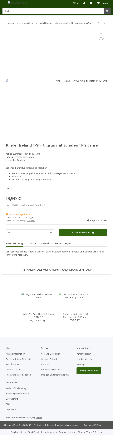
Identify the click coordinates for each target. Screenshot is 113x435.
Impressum (11, 409)
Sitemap (81, 364)
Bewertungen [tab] (63, 243)
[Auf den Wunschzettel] (101, 36)
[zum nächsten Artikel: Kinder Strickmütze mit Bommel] (104, 23)
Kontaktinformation (15, 353)
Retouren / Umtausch (51, 369)
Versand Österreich (50, 353)
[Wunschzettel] (91, 3)
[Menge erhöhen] (51, 232)
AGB (8, 404)
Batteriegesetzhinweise (17, 393)
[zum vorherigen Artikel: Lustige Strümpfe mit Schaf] (98, 23)
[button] (84, 3)
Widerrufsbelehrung (16, 388)
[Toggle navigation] (3, 2)
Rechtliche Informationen (18, 374)
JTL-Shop (97, 425)
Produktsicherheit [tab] (39, 243)
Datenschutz (12, 398)
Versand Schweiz (49, 359)
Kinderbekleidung (25, 157)
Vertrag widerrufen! (89, 370)
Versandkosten (84, 353)
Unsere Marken (13, 369)
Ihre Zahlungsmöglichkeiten (55, 374)
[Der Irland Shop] (18, 3)
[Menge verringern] (9, 232)
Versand (30, 205)
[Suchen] (107, 11)
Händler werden (85, 359)
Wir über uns (12, 364)
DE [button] (74, 3)
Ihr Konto (45, 364)
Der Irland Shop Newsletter (19, 359)
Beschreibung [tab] (14, 243)
